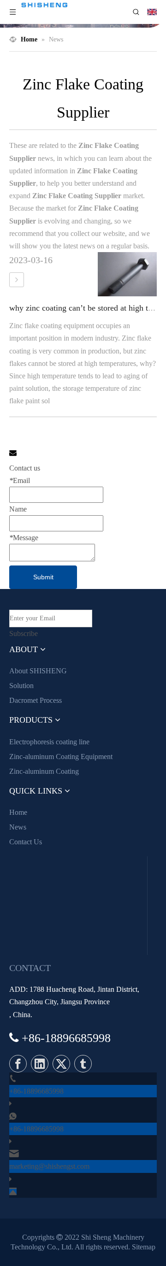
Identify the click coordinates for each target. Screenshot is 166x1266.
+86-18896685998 (36, 1091)
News (17, 827)
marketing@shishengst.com (49, 1166)
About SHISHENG (38, 671)
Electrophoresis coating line (49, 742)
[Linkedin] (39, 1063)
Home (18, 812)
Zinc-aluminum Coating (44, 771)
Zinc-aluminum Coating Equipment (61, 756)
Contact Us (25, 842)
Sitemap (143, 1247)
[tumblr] (83, 1063)
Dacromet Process (35, 700)
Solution (21, 685)
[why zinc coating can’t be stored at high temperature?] (17, 280)
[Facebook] (18, 1063)
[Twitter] (61, 1063)
